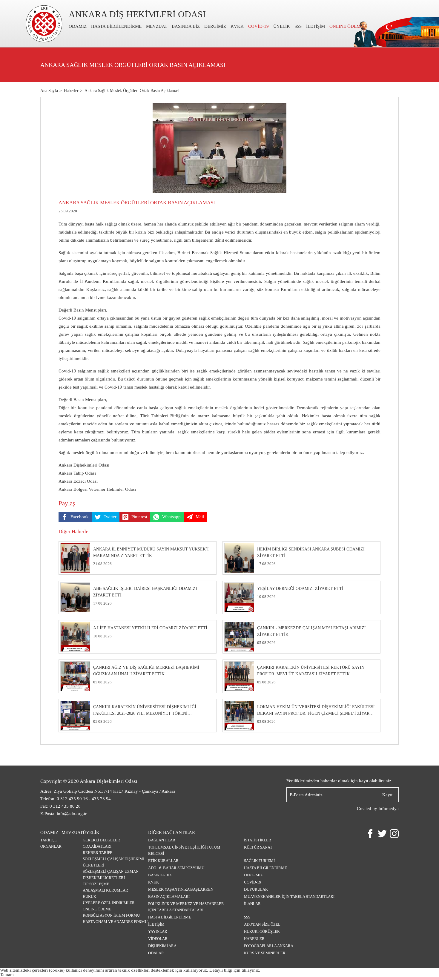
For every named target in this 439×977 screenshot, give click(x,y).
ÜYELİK (281, 26)
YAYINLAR (157, 931)
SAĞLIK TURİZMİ (259, 860)
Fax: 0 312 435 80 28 (60, 806)
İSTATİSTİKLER (257, 840)
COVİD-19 (258, 26)
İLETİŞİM (315, 26)
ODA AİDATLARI (97, 846)
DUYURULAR (256, 889)
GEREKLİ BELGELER (101, 840)
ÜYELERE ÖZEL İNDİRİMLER (109, 903)
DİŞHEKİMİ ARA (162, 946)
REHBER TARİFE (97, 852)
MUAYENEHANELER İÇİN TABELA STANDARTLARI (289, 896)
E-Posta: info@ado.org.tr (63, 813)
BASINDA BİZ (186, 26)
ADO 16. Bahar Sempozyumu (176, 868)
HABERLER (254, 938)
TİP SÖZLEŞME (96, 884)
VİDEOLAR (158, 938)
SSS (298, 26)
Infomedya (388, 808)
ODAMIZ (78, 26)
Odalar (156, 953)
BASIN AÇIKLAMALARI (169, 896)
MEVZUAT (156, 26)
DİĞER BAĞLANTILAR (171, 832)
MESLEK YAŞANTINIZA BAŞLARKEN (180, 889)
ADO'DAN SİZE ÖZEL (262, 924)
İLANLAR (252, 903)
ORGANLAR (51, 846)
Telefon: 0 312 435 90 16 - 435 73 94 (75, 798)
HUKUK (89, 896)
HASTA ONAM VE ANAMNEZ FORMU (115, 921)
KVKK (237, 26)
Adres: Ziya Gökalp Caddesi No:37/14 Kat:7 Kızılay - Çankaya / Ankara (107, 791)
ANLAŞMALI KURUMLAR (105, 890)
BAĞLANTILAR (161, 840)
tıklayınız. (251, 970)
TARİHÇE (48, 840)
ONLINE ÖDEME (346, 26)
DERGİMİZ (215, 26)
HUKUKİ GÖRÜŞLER (262, 931)
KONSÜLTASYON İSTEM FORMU (111, 915)
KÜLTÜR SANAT (258, 847)
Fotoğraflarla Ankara (268, 946)
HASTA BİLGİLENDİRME (116, 26)
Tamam (7, 974)
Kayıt (387, 794)
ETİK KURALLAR (163, 860)
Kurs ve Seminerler (264, 953)
